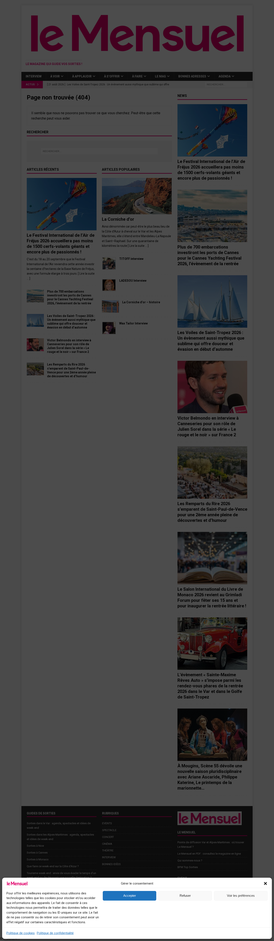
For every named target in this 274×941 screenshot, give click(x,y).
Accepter (129, 895)
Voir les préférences (241, 895)
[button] (265, 883)
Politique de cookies (20, 933)
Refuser (185, 895)
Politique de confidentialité (55, 933)
